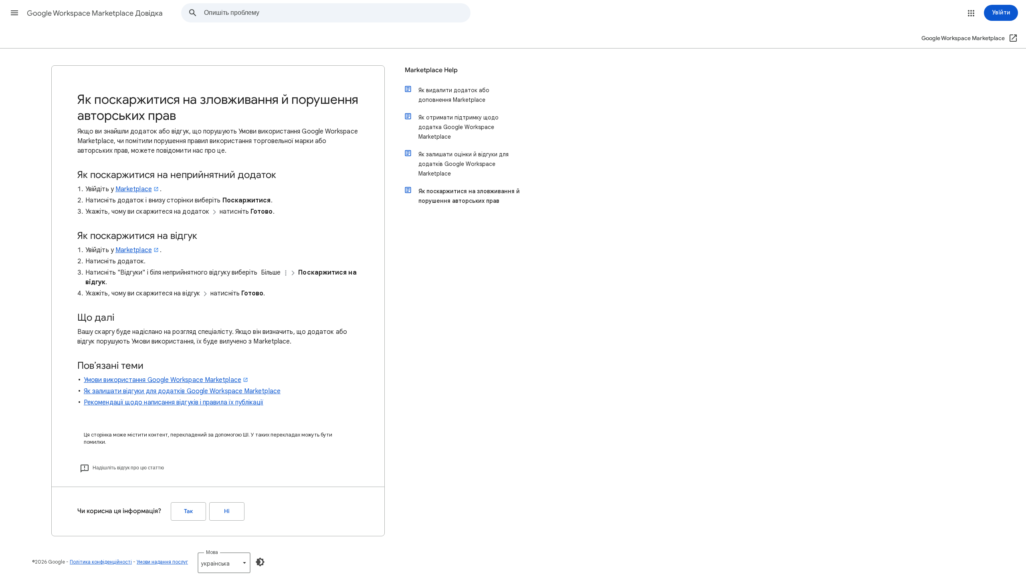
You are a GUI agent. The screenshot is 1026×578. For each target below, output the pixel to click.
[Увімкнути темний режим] (260, 562)
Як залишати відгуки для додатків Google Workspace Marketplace (182, 391)
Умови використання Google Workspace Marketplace (162, 380)
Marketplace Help (431, 70)
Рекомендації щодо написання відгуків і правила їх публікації (173, 402)
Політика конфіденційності (101, 562)
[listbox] (224, 562)
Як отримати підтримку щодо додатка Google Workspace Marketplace (458, 127)
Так (188, 511)
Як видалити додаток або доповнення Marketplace (453, 95)
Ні (227, 511)
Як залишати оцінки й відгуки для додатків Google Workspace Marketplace (463, 164)
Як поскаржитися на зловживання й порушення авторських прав (469, 196)
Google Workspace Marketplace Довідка (95, 13)
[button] (14, 12)
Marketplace (133, 189)
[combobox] (337, 13)
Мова (212, 552)
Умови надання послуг (162, 562)
